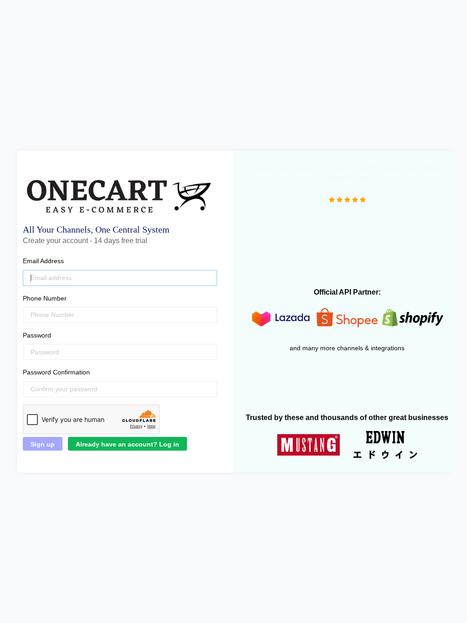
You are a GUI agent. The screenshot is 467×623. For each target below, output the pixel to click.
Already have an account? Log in (127, 444)
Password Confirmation (56, 372)
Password (37, 335)
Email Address (43, 261)
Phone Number (45, 298)
